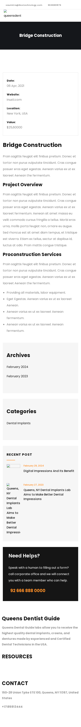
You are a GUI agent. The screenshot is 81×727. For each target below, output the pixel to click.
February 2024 (17, 367)
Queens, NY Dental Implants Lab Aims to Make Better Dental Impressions (47, 494)
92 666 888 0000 (27, 591)
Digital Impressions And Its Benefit (49, 471)
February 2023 (17, 376)
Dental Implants (19, 423)
